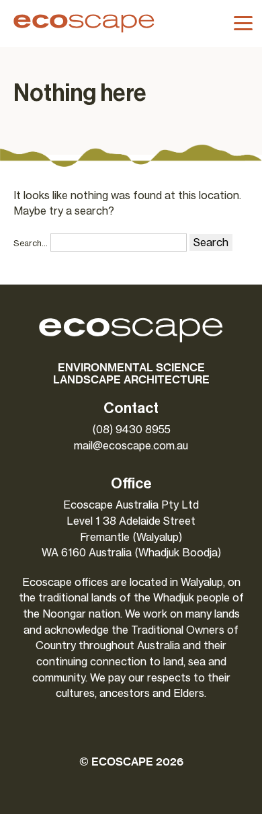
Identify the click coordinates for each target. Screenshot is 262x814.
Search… (30, 243)
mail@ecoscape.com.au (131, 445)
